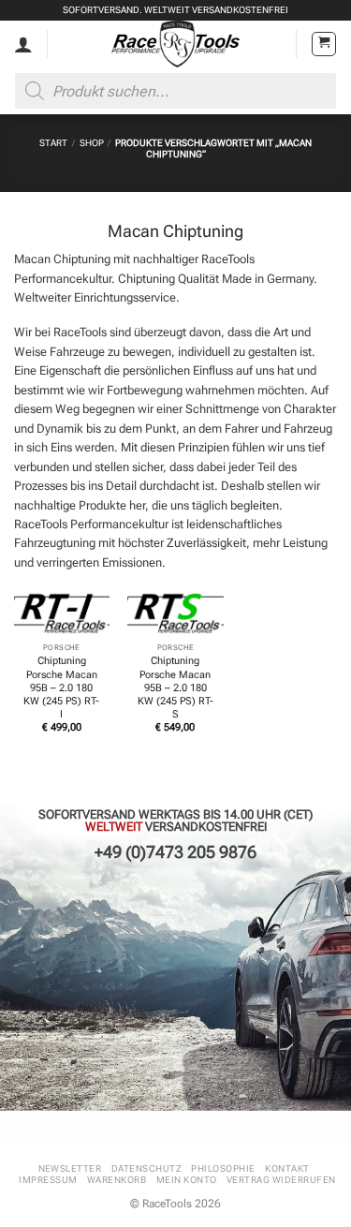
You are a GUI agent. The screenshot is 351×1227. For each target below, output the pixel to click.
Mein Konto (186, 1180)
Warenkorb (116, 1180)
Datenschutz (146, 1168)
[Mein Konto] (23, 44)
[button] (324, 44)
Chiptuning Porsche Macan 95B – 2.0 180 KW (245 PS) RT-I (61, 687)
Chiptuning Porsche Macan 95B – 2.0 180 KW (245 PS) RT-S (175, 687)
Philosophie (223, 1168)
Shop (92, 143)
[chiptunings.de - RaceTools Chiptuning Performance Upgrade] (175, 44)
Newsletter (70, 1168)
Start (53, 143)
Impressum (48, 1180)
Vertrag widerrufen (281, 1180)
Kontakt (287, 1168)
